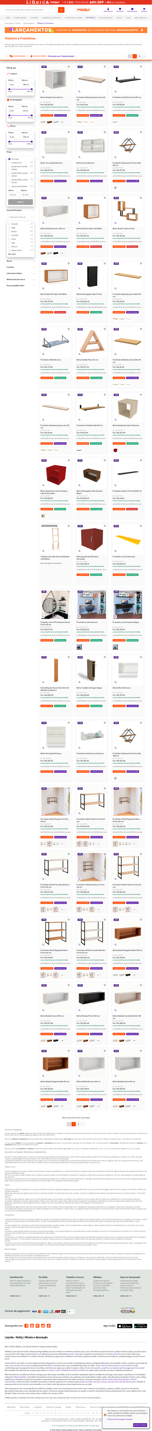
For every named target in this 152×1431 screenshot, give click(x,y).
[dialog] (126, 1418)
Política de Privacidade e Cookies (119, 1419)
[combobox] (18, 217)
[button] (63, 56)
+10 (62, 122)
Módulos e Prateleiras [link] (45, 23)
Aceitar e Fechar (140, 1425)
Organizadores (28, 23)
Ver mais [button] (12, 254)
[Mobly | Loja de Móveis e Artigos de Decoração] (84, 10)
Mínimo (11, 80)
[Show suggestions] (32, 217)
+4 (62, 844)
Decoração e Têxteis (13, 23)
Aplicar (21, 202)
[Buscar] (61, 10)
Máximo (25, 80)
